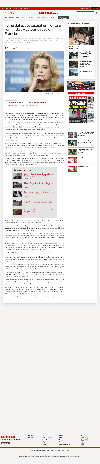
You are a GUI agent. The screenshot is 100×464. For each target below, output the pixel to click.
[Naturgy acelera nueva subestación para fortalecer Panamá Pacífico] (73, 64)
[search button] (97, 12)
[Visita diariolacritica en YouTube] (17, 439)
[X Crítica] (11, 13)
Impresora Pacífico (64, 444)
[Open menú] (10, 8)
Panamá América (47, 437)
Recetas (45, 444)
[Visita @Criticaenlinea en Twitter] (12, 439)
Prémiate (61, 442)
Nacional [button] (11, 17)
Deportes (24, 17)
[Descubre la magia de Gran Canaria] (73, 72)
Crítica (44, 435)
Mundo (31, 17)
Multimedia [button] (45, 17)
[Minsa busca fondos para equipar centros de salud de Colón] (81, 36)
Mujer (44, 442)
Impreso (53, 17)
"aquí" (79, 456)
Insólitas (37, 17)
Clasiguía (61, 439)
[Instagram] (8, 13)
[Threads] (6, 13)
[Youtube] (13, 13)
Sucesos (5, 17)
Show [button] (17, 17)
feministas (43, 102)
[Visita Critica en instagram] (19, 439)
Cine (60, 437)
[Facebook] (3, 13)
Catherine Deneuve (33, 102)
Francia (13, 102)
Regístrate (31, 435)
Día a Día (45, 439)
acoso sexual (21, 102)
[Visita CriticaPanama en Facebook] (9, 439)
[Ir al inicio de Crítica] (49, 12)
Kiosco (61, 435)
